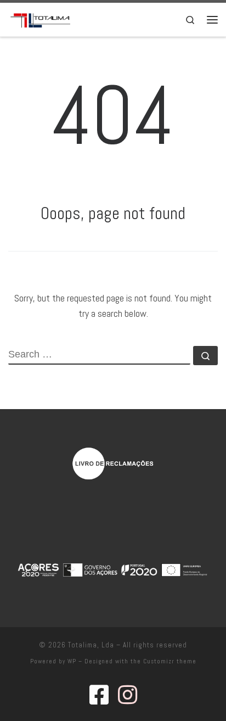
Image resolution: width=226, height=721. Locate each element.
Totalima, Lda (91, 645)
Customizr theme (169, 661)
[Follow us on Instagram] (127, 695)
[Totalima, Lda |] (40, 18)
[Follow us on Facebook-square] (99, 695)
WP (71, 661)
